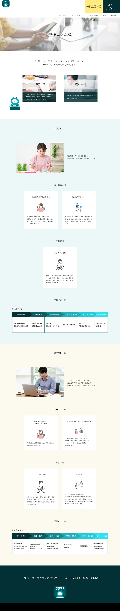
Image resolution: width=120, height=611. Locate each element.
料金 (104, 15)
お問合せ (113, 15)
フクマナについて (77, 15)
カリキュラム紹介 (93, 15)
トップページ (63, 15)
